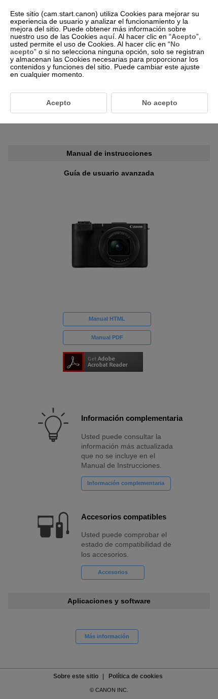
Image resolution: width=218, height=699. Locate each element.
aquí (107, 36)
